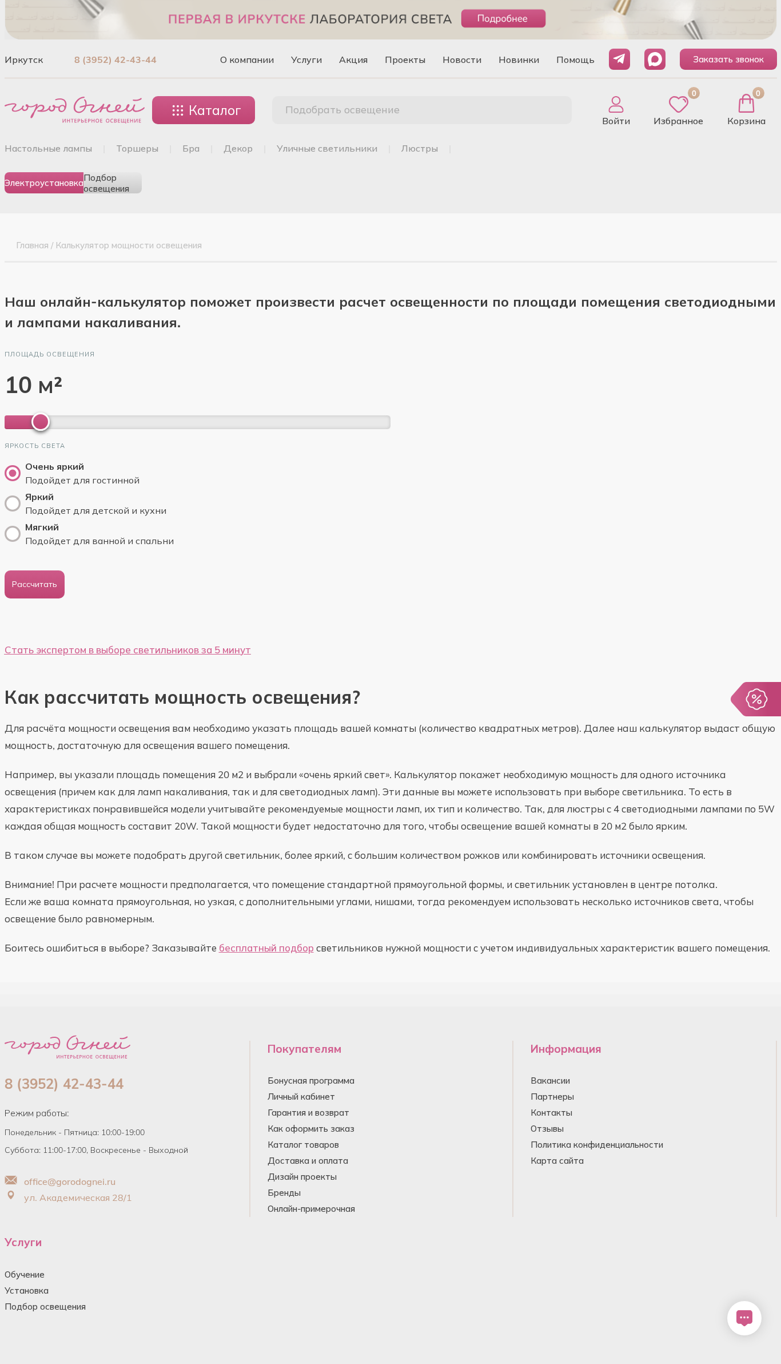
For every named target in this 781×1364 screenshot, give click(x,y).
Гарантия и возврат (308, 1112)
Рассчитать (34, 584)
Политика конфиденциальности (597, 1144)
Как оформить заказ (311, 1128)
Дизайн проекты (302, 1176)
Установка (27, 1290)
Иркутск (24, 59)
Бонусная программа (311, 1080)
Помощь (575, 59)
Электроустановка (44, 182)
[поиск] (550, 110)
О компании (247, 59)
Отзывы (547, 1128)
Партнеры (552, 1096)
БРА (191, 148)
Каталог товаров (303, 1144)
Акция (353, 59)
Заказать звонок (728, 59)
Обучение (25, 1274)
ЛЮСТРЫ (419, 148)
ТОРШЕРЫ (137, 148)
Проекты (405, 59)
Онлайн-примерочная (311, 1208)
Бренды (284, 1192)
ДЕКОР (238, 148)
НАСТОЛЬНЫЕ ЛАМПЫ (48, 148)
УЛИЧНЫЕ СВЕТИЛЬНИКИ (327, 148)
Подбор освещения (106, 182)
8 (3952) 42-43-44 (115, 59)
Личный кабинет (301, 1096)
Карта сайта (557, 1160)
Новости (462, 59)
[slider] (40, 422)
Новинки (519, 59)
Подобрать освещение (342, 109)
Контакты (551, 1112)
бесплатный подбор (266, 948)
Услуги (306, 59)
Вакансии (550, 1080)
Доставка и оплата (308, 1160)
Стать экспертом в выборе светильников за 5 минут (128, 650)
